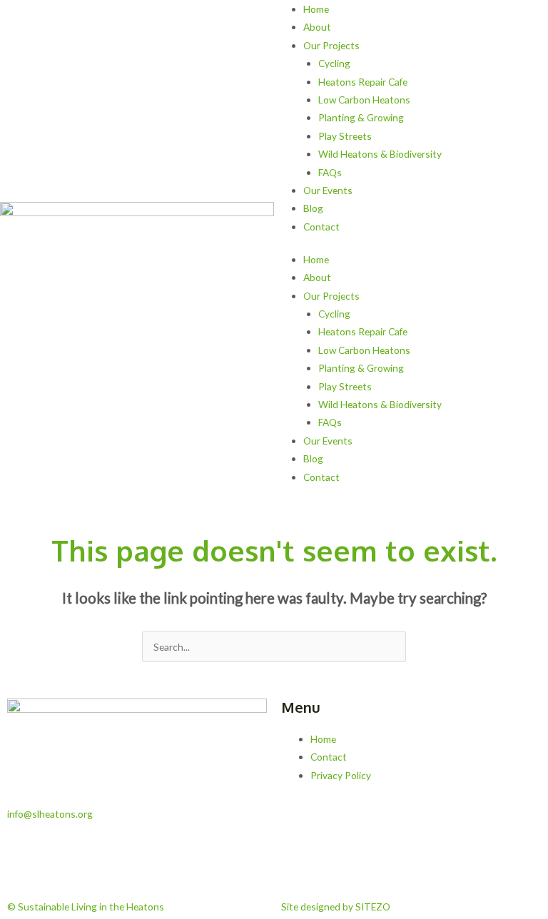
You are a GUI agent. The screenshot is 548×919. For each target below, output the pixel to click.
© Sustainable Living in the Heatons (85, 906)
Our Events (327, 190)
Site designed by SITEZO (335, 906)
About (317, 27)
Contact (321, 226)
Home (316, 9)
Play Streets (345, 136)
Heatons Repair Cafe (362, 82)
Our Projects (331, 45)
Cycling (334, 63)
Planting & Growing (361, 117)
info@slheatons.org (50, 814)
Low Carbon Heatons (364, 99)
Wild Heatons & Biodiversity (380, 154)
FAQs (330, 172)
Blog (313, 208)
